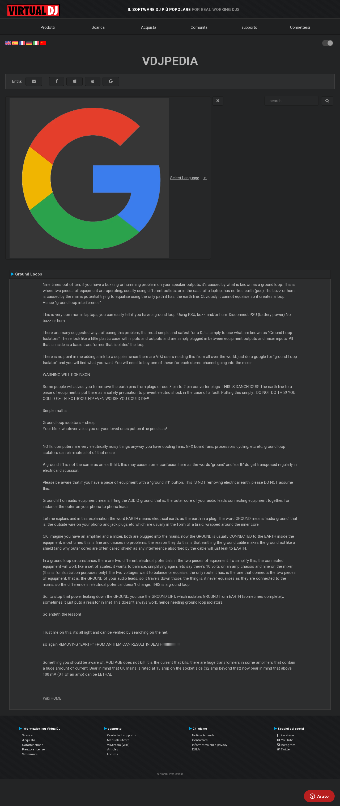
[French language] (22, 42)
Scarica (98, 27)
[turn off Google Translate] (217, 101)
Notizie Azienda (203, 735)
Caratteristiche (32, 745)
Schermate (29, 754)
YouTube (286, 740)
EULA (196, 749)
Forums (112, 754)
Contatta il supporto (121, 735)
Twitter (285, 749)
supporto (249, 27)
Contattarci (200, 740)
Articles (112, 749)
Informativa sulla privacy (209, 745)
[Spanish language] (15, 42)
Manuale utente (118, 740)
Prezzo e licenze (33, 749)
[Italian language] (36, 42)
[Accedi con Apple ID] (92, 81)
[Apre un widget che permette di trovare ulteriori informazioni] (319, 796)
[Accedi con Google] (111, 81)
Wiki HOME (52, 698)
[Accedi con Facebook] (56, 81)
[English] (8, 42)
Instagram (287, 745)
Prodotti (48, 27)
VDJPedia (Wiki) (118, 745)
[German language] (29, 42)
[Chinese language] (43, 42)
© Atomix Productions (170, 774)
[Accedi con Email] (34, 81)
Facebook (286, 735)
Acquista (148, 27)
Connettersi (300, 27)
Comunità (199, 27)
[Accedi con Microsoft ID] (74, 81)
